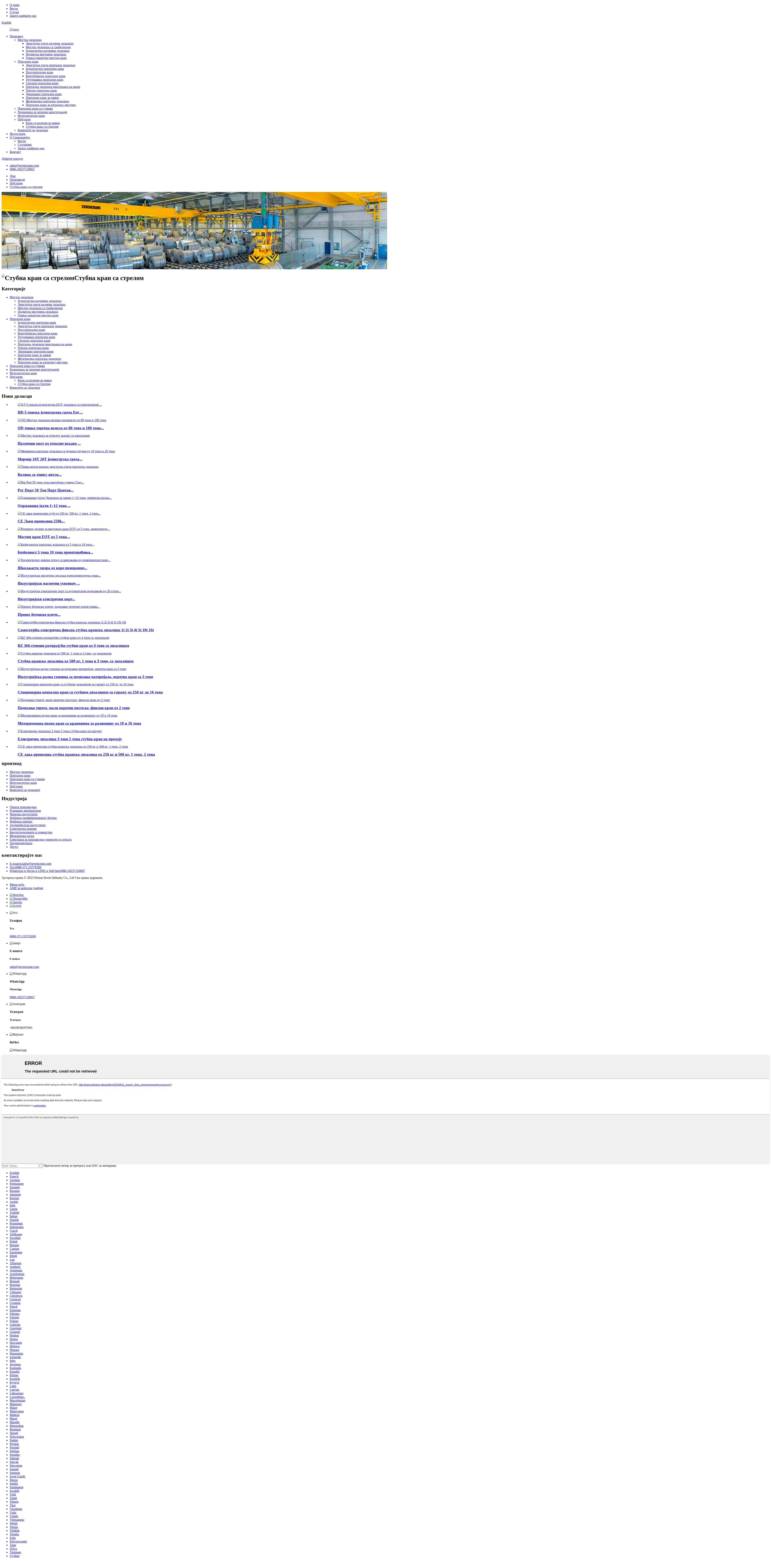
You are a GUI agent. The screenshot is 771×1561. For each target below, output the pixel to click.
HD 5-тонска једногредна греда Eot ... (50, 412)
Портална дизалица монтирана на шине (53, 87)
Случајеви (25, 144)
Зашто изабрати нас (23, 15)
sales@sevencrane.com (24, 165)
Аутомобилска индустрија (28, 825)
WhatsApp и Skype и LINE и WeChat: (47, 871)
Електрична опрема (23, 828)
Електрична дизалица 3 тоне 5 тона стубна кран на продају (70, 739)
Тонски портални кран (41, 90)
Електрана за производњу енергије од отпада (40, 839)
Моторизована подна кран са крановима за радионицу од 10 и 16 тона (79, 723)
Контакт (15, 152)
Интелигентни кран (31, 115)
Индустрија (17, 134)
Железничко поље (22, 836)
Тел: (25, 867)
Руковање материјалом (25, 810)
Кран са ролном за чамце (43, 123)
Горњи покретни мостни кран (46, 58)
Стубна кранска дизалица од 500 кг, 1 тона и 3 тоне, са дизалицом (76, 661)
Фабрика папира (21, 821)
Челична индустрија (23, 814)
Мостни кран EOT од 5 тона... (44, 537)
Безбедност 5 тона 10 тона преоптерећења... (55, 552)
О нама (14, 5)
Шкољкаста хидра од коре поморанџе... (52, 568)
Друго (14, 846)
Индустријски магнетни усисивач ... (49, 583)
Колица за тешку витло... (40, 474)
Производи (17, 179)
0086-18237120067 (22, 169)
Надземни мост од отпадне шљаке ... (49, 443)
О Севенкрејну (20, 137)
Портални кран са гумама (35, 108)
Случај (14, 12)
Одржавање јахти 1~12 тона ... (44, 506)
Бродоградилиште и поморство (31, 832)
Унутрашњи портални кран (44, 79)
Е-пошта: (30, 863)
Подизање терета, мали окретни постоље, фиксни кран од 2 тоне (74, 708)
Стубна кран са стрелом (42, 126)
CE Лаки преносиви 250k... (41, 521)
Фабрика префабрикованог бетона (33, 818)
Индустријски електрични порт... (46, 599)
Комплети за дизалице (33, 130)
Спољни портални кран (42, 83)
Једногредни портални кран (45, 68)
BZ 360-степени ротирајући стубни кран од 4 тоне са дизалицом (73, 645)
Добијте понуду (12, 158)
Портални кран (28, 61)
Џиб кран (24, 119)
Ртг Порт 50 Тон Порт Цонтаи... (46, 490)
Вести (14, 8)
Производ (16, 36)
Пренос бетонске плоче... (39, 614)
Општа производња (23, 807)
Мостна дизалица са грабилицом (48, 47)
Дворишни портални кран (44, 94)
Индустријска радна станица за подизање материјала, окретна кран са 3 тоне (85, 677)
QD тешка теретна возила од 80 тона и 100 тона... (61, 428)
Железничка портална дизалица (47, 101)
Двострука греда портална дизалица (50, 65)
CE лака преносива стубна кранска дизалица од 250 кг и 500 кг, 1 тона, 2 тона (86, 754)
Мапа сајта (17, 884)
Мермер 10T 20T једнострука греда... (50, 459)
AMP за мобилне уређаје (26, 888)
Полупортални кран (39, 72)
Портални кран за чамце (42, 97)
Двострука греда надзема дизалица (49, 43)
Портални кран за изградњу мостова (51, 105)
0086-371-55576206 (23, 936)
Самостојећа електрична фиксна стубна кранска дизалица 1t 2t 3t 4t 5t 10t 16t (86, 630)
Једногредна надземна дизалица (47, 50)
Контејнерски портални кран (45, 76)
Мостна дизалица (30, 40)
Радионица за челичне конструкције (42, 112)
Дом (12, 176)
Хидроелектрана (21, 843)
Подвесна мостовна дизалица (46, 54)
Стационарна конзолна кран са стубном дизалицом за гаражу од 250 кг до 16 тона (90, 692)
